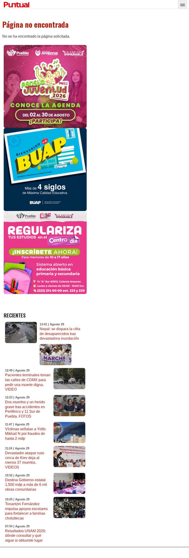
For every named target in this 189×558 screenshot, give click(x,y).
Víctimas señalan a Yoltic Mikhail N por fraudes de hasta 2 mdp (25, 434)
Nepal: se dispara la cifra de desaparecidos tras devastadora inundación (60, 334)
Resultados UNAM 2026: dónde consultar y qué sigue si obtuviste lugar (25, 536)
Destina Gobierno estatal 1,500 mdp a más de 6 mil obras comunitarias (26, 485)
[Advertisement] (134, 261)
